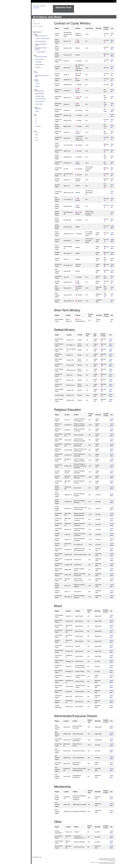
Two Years (37, 83)
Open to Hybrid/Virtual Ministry (41, 44)
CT (36, 123)
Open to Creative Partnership (42, 38)
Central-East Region (39, 91)
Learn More (112, 48)
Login (34, 21)
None (36, 73)
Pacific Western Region (40, 98)
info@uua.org (112, 860)
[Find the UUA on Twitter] (112, 857)
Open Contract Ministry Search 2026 (42, 76)
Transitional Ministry (41, 52)
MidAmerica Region (39, 93)
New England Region (39, 96)
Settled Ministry (38, 62)
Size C (36, 137)
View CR (112, 34)
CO (36, 121)
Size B (36, 134)
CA (36, 118)
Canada (37, 111)
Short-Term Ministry (39, 59)
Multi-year (37, 86)
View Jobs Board (36, 23)
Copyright (93, 862)
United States (38, 108)
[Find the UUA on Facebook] (114, 857)
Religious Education (39, 64)
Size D (36, 140)
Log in (114, 1)
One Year (37, 81)
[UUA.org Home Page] (40, 857)
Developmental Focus (41, 41)
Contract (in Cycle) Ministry (41, 56)
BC (36, 116)
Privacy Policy (112, 863)
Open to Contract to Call (42, 35)
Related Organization (39, 101)
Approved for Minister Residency (41, 48)
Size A (36, 132)
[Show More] (38, 67)
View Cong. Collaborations (38, 26)
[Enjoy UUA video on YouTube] (110, 857)
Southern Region (39, 104)
